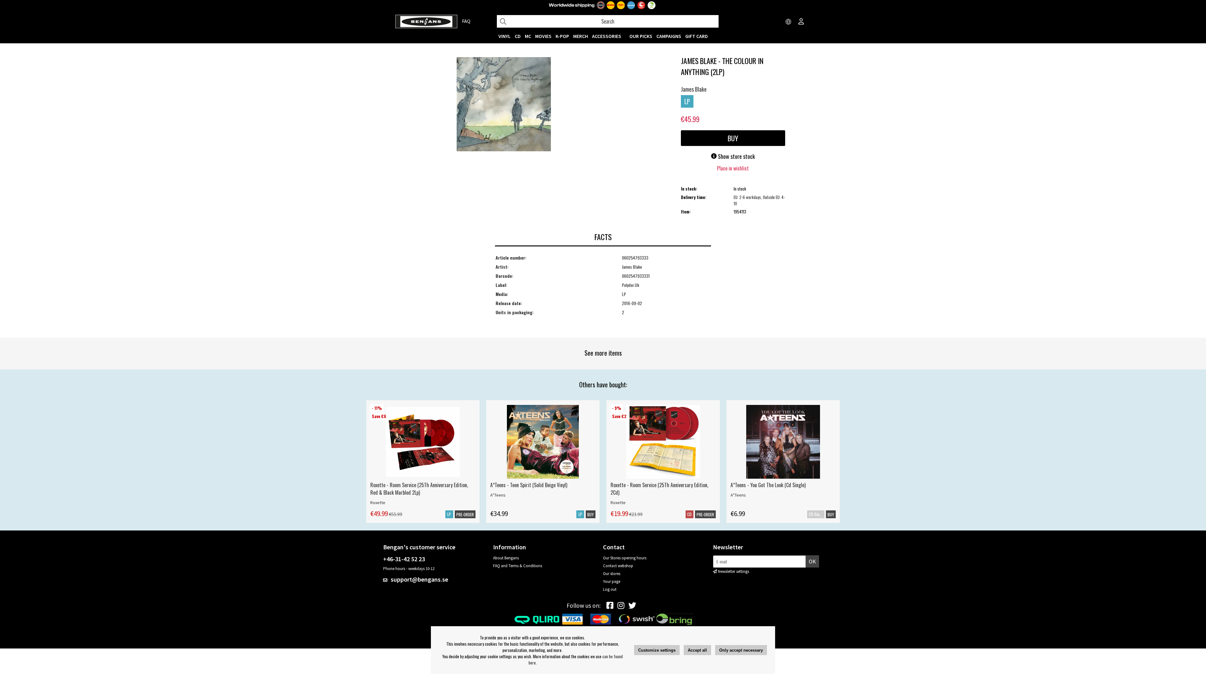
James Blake (694, 89)
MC (528, 36)
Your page (611, 581)
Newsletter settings (733, 571)
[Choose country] (788, 22)
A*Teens (498, 495)
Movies (543, 36)
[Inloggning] (801, 22)
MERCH (580, 36)
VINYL (504, 36)
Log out (610, 589)
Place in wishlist (733, 168)
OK (812, 561)
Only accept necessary (741, 650)
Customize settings (657, 650)
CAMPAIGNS (668, 36)
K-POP (562, 36)
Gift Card (696, 36)
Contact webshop (618, 565)
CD (518, 36)
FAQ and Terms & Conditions (517, 565)
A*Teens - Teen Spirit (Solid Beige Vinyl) (528, 485)
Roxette (377, 502)
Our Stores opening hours (624, 558)
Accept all (697, 650)
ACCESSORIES (606, 36)
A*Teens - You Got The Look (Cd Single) (768, 485)
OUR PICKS (640, 36)
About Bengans (506, 558)
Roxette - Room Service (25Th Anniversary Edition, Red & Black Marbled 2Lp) (419, 488)
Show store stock (736, 156)
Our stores (611, 573)
